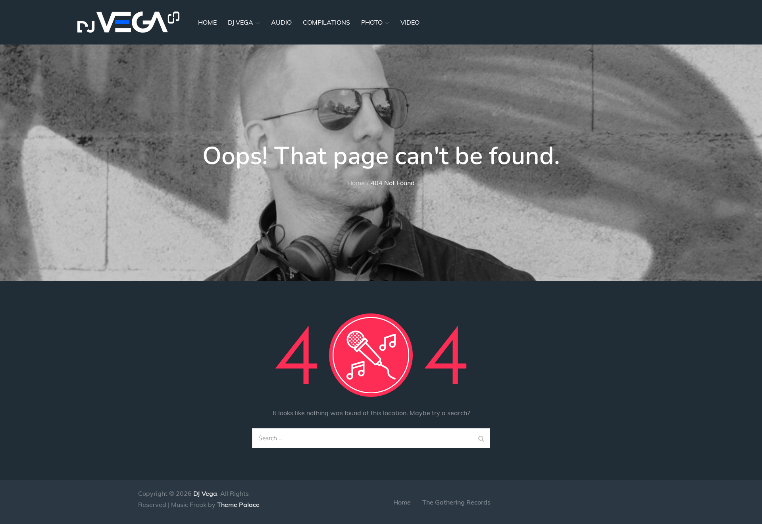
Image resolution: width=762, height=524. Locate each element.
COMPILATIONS (326, 22)
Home (402, 502)
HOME (207, 22)
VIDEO (409, 22)
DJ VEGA (240, 22)
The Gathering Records (456, 502)
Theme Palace (238, 505)
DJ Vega (205, 493)
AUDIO (281, 22)
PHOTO (372, 22)
